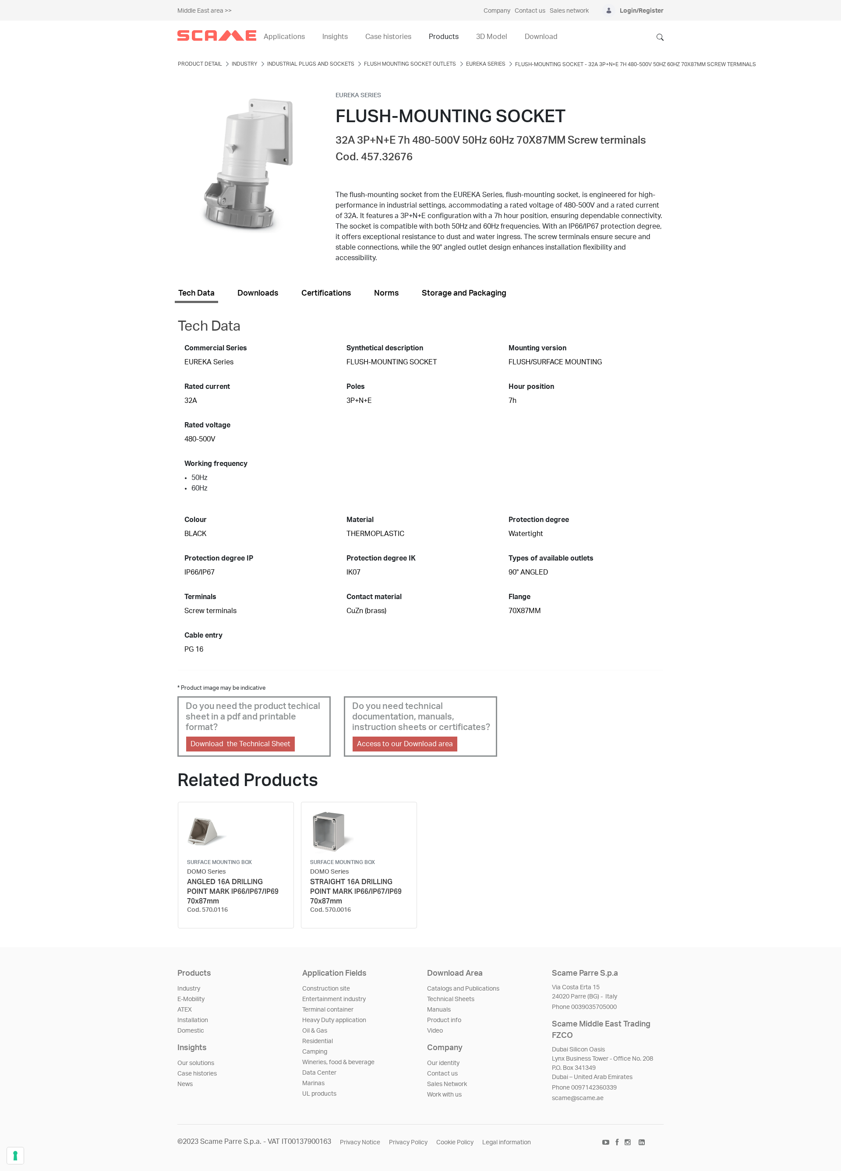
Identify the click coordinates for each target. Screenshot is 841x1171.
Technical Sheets (450, 999)
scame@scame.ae (578, 1098)
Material (360, 519)
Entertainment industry (334, 999)
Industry (188, 989)
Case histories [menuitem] (388, 36)
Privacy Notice (360, 1142)
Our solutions (195, 1063)
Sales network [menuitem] (569, 11)
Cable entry (203, 635)
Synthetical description (384, 348)
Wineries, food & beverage (338, 1062)
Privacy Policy (408, 1142)
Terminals (200, 596)
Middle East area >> (204, 11)
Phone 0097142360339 (584, 1088)
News (185, 1084)
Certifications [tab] (326, 293)
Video (435, 1031)
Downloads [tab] (258, 293)
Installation (192, 1020)
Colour (195, 519)
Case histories (197, 1074)
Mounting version (537, 348)
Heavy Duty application (334, 1020)
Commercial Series (215, 348)
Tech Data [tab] (196, 293)
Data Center (319, 1073)
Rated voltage (207, 425)
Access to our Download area (405, 744)
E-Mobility (191, 999)
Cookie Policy (455, 1142)
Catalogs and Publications (463, 989)
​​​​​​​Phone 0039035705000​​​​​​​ (584, 1007)
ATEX (184, 1010)
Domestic (190, 1031)
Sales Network (447, 1084)
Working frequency (215, 463)
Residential (317, 1041)
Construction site (326, 989)
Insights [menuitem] (335, 36)
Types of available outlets (551, 558)
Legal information (506, 1142)
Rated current (207, 386)
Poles (355, 386)
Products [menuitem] (444, 36)
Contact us (442, 1074)
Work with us (444, 1095)
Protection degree (539, 519)
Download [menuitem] (541, 36)
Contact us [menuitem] (530, 11)
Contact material (374, 596)
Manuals (439, 1010)
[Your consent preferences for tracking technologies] (15, 1155)
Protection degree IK (381, 558)
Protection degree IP (218, 558)
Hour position (531, 386)
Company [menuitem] (497, 11)
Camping (314, 1052)
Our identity (443, 1063)
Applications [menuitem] (284, 36)
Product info (444, 1020)
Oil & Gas (314, 1031)
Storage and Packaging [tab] (464, 293)
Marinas (313, 1083)
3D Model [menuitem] (491, 36)
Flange (519, 596)
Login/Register (642, 11)
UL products (319, 1094)
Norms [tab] (386, 293)
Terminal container (327, 1010)
